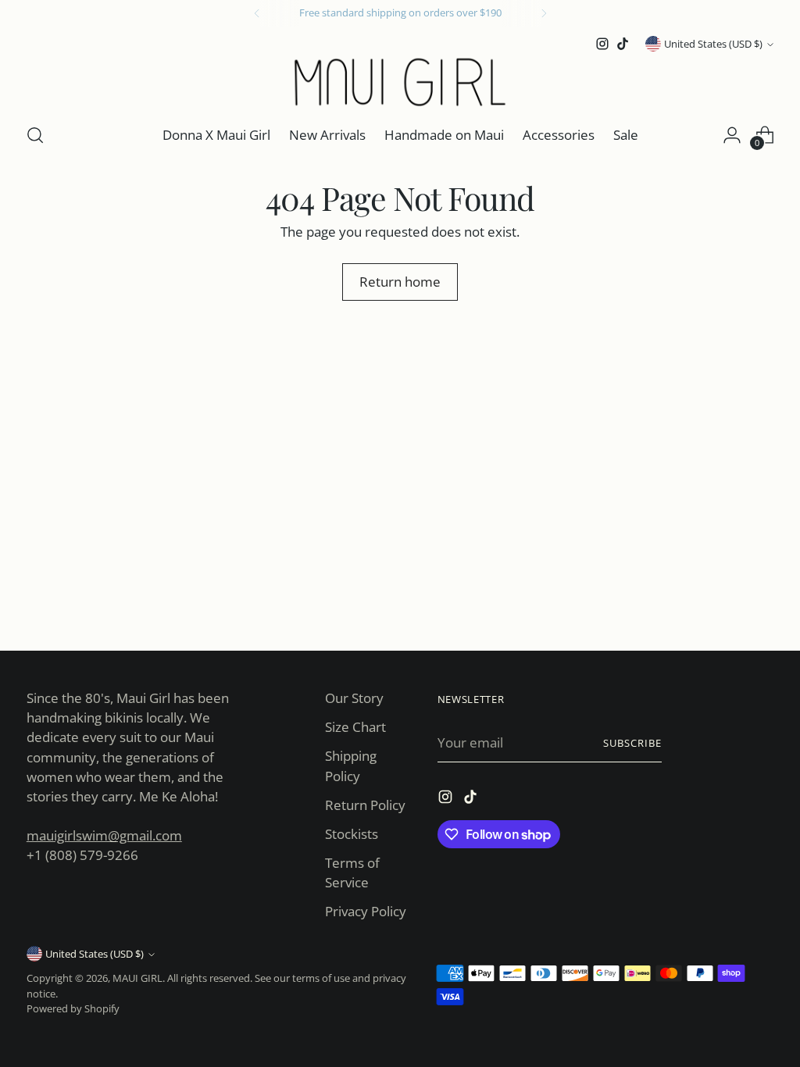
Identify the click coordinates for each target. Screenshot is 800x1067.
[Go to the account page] (732, 135)
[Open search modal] (35, 135)
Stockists (351, 834)
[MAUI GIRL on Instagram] (602, 44)
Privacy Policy (365, 911)
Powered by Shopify (73, 1008)
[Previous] (257, 13)
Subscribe (632, 743)
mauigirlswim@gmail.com (104, 835)
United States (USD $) (713, 44)
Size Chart (355, 727)
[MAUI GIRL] (400, 82)
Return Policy (365, 805)
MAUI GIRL (137, 978)
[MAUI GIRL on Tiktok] (623, 44)
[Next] (544, 13)
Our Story (354, 698)
